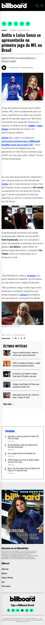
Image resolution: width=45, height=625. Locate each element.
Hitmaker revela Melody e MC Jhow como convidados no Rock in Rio (26, 385)
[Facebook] (8, 610)
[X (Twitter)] (17, 610)
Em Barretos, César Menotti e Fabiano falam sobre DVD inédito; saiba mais (25, 375)
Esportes (4, 30)
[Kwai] (31, 610)
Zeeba (5, 184)
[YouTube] (22, 610)
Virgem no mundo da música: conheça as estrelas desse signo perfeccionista (26, 354)
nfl (11, 335)
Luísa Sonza (4, 326)
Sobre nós (5, 569)
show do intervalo (19, 335)
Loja (3, 581)
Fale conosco (6, 586)
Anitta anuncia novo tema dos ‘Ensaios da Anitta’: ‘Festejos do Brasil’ (26, 396)
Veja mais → (9, 404)
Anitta (5, 137)
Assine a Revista (7, 577)
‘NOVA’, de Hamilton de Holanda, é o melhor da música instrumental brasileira (26, 364)
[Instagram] (13, 610)
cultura (23, 294)
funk (7, 335)
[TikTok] (27, 610)
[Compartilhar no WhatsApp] (16, 23)
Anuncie (4, 573)
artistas (31, 275)
